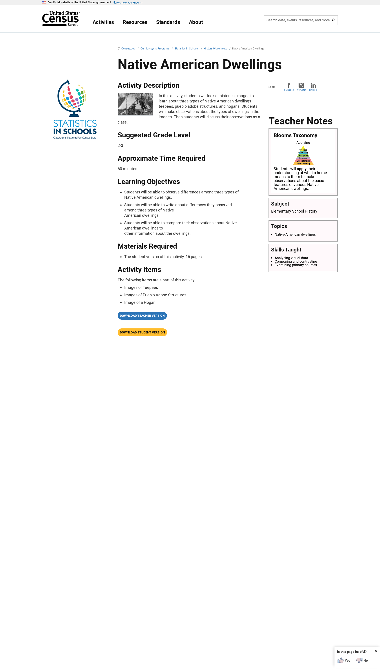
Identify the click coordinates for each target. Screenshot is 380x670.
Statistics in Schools (187, 48)
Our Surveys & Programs (155, 48)
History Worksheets (216, 48)
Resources (135, 22)
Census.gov (128, 48)
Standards (168, 22)
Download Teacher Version (142, 315)
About (196, 22)
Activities (103, 22)
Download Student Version (142, 332)
